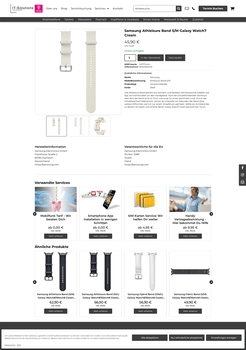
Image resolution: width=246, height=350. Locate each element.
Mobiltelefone (51, 19)
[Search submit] (179, 8)
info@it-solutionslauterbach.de (187, 8)
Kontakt (118, 8)
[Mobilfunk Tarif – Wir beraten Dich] (56, 199)
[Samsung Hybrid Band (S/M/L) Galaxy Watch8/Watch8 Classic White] (145, 271)
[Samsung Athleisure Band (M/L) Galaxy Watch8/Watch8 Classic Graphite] (100, 271)
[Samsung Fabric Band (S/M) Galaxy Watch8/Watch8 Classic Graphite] (190, 271)
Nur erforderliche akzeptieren (187, 337)
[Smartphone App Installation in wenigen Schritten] (100, 199)
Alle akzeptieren (149, 337)
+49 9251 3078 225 (193, 8)
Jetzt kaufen (175, 57)
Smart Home (151, 19)
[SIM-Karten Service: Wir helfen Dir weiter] (145, 199)
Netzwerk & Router (176, 19)
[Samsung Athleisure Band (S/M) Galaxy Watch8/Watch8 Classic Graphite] (55, 271)
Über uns (51, 8)
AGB (19, 345)
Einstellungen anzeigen (223, 337)
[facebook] (242, 168)
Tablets (69, 19)
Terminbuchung (81, 8)
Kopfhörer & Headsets (125, 19)
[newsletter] (242, 182)
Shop (64, 8)
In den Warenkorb (150, 57)
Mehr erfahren (56, 236)
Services (100, 8)
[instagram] (242, 175)
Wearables (84, 19)
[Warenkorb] (232, 8)
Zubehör (197, 19)
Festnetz (101, 19)
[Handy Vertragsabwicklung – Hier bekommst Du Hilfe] (190, 199)
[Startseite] (22, 8)
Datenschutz (9, 345)
